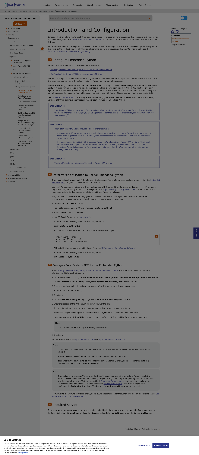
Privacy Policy (23, 453)
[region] (99, 445)
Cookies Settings (143, 445)
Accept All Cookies (161, 445)
